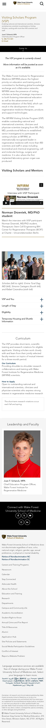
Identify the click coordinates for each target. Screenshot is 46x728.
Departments (7, 603)
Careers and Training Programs (15, 565)
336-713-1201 (8, 39)
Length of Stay (9, 305)
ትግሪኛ (37, 683)
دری (28, 678)
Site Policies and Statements (14, 641)
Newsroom (6, 569)
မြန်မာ (16, 678)
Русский (24, 683)
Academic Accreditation (12, 613)
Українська (17, 685)
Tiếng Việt (29, 685)
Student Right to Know (11, 617)
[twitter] (24, 515)
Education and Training (12, 593)
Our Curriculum (9, 363)
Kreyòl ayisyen (8, 681)
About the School (9, 589)
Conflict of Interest (10, 651)
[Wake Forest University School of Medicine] (23, 537)
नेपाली (41, 681)
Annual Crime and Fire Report (15, 622)
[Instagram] (21, 522)
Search (41, 1)
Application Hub (9, 637)
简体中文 (23, 678)
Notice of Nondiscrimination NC (16, 556)
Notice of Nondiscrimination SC (16, 559)
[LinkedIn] (27, 522)
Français (34, 678)
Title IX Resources (9, 627)
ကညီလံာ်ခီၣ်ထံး (19, 681)
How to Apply (8, 381)
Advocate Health (9, 584)
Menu (4, 2)
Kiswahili (32, 683)
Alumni (5, 632)
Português (9, 683)
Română (17, 683)
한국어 (28, 681)
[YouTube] (30, 515)
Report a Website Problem (13, 656)
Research (6, 598)
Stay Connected (9, 579)
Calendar (6, 574)
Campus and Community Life (14, 608)
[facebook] (18, 515)
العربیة (11, 678)
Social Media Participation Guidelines (18, 646)
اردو (24, 685)
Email (6, 41)
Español (5, 678)
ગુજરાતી (40, 678)
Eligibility (6, 312)
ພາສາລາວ (34, 681)
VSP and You (8, 299)
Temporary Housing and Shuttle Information (17, 320)
